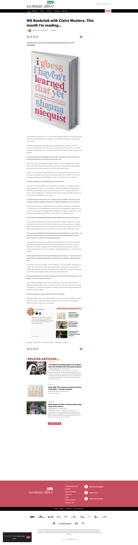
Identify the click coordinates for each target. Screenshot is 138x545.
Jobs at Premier (70, 492)
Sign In (104, 4)
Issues (55, 508)
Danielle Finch (63, 408)
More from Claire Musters (68, 308)
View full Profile (35, 336)
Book (30, 342)
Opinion (51, 362)
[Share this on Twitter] (31, 37)
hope (52, 342)
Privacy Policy (70, 500)
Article (51, 384)
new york (58, 342)
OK (28, 537)
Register (98, 4)
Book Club (37, 342)
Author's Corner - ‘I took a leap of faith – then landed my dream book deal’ (73, 324)
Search (111, 4)
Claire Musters (36, 30)
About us (68, 494)
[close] (82, 34)
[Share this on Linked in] (34, 37)
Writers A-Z (69, 508)
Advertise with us (71, 486)
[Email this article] (37, 37)
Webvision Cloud (72, 539)
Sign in (66, 34)
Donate (68, 489)
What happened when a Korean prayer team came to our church (65, 405)
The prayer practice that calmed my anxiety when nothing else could (74, 333)
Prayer (65, 342)
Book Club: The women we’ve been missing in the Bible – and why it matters (73, 315)
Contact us (69, 502)
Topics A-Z (61, 508)
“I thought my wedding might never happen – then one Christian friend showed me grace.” (65, 365)
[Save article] (81, 37)
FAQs (67, 497)
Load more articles (54, 423)
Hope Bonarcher (65, 369)
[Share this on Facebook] (28, 37)
